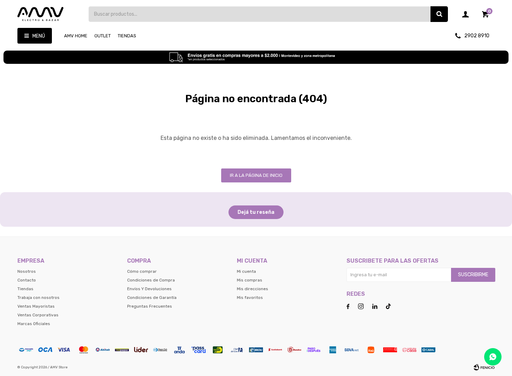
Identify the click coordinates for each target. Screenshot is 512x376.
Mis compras (249, 280)
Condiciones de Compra (151, 280)
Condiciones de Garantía (152, 297)
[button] (439, 14)
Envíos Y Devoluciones (149, 288)
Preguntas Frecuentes (149, 306)
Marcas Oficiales (33, 323)
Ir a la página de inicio (256, 175)
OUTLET (102, 35)
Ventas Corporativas (38, 315)
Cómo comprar (142, 271)
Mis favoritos (250, 297)
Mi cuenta (246, 271)
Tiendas (127, 35)
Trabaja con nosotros (38, 297)
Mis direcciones (252, 288)
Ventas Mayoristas (36, 306)
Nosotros (26, 271)
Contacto (26, 280)
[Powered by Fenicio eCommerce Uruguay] (484, 367)
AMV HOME (75, 35)
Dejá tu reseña (256, 212)
